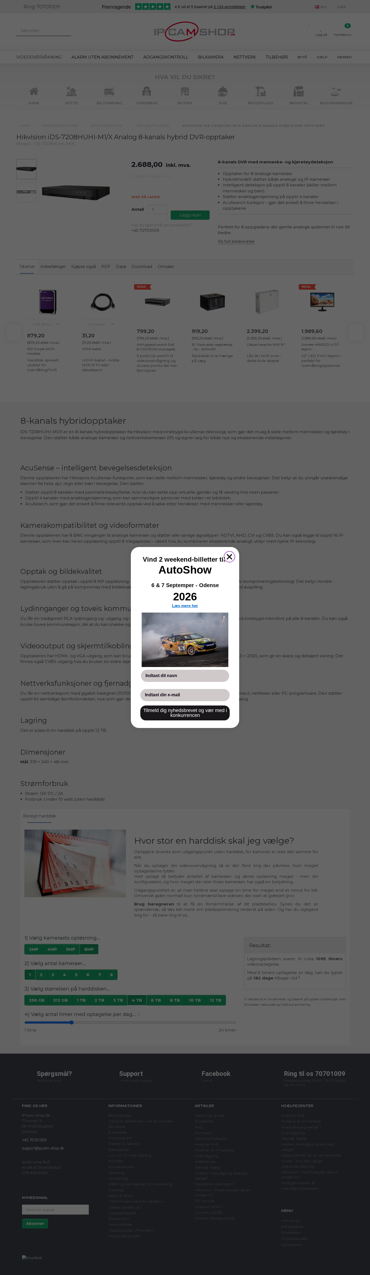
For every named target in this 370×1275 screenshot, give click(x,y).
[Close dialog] (229, 556)
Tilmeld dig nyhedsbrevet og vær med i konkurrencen (185, 713)
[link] (185, 640)
